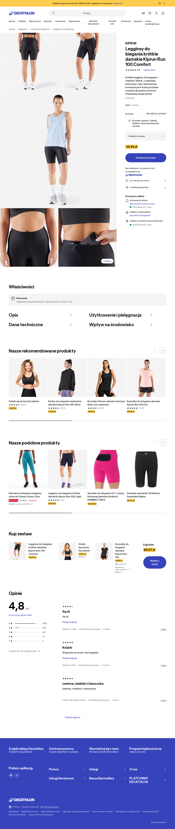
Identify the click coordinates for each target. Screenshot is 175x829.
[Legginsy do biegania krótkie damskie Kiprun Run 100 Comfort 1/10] (87, 62)
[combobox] (145, 136)
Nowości (138, 21)
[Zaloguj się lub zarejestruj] (156, 13)
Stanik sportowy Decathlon (24, 401)
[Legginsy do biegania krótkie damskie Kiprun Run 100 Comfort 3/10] (58, 149)
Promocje (126, 21)
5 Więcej (107, 261)
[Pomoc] (150, 13)
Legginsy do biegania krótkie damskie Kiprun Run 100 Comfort (27, 585)
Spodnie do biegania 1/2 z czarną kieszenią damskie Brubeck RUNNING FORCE (106, 496)
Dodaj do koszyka (146, 157)
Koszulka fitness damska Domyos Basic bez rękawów (106, 403)
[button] (32, 504)
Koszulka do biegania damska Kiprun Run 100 (105, 585)
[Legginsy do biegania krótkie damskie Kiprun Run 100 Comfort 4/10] (29, 237)
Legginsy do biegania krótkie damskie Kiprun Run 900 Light (64, 495)
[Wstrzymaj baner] (160, 3)
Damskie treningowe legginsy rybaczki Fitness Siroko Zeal (25, 495)
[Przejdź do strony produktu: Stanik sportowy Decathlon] (67, 560)
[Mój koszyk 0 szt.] (163, 13)
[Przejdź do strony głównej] (21, 13)
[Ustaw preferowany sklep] (143, 13)
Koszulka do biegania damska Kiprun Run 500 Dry (143, 403)
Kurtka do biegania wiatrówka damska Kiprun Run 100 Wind (64, 403)
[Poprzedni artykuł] (154, 350)
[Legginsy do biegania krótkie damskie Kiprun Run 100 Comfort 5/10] (87, 237)
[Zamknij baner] (164, 3)
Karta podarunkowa (152, 22)
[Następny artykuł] (163, 350)
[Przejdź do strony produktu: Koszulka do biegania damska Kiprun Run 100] (107, 560)
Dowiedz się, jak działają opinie (23, 673)
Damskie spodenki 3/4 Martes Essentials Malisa (143, 495)
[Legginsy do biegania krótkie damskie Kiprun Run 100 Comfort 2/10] (29, 62)
